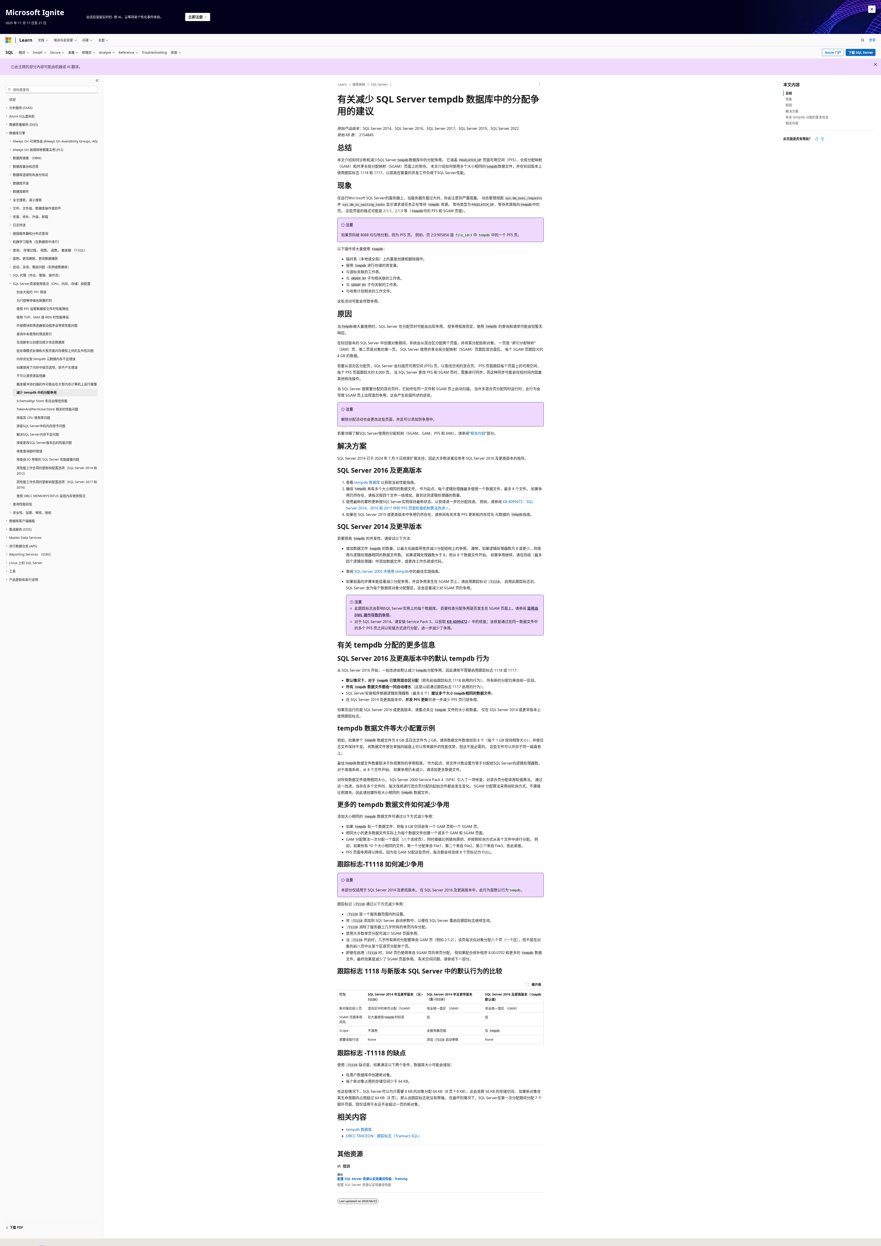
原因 (789, 105)
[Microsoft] (8, 40)
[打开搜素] (862, 40)
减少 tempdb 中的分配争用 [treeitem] (37, 392)
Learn (342, 84)
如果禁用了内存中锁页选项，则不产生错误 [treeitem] (47, 367)
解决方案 (792, 111)
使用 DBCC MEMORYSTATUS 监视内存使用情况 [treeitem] (51, 496)
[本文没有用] (822, 139)
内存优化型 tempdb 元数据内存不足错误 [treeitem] (46, 359)
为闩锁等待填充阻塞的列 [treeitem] (34, 300)
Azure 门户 (833, 52)
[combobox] (52, 89)
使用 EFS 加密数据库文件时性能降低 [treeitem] (43, 308)
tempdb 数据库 (367, 482)
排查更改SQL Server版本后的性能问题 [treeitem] (44, 442)
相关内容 (792, 123)
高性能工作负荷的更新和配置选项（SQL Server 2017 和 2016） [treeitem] (57, 485)
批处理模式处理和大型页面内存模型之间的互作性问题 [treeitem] (55, 350)
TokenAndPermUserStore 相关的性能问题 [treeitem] (47, 409)
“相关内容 (477, 433)
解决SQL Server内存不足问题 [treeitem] (38, 434)
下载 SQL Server (860, 52)
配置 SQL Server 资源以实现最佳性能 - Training (372, 1179)
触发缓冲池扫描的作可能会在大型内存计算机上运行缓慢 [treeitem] (57, 384)
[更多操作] (540, 84)
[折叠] (97, 80)
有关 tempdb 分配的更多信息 (807, 117)
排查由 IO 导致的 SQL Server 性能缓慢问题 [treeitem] (48, 459)
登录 (872, 40)
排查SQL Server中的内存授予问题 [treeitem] (41, 426)
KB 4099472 (457, 621)
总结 (789, 93)
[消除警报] (871, 9)
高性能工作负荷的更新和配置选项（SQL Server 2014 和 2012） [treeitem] (57, 471)
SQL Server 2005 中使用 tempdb (381, 571)
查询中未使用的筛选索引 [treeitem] (34, 334)
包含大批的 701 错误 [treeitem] (31, 292)
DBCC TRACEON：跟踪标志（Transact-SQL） (384, 1135)
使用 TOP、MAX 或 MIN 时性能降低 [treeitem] (43, 317)
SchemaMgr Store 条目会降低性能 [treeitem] (42, 401)
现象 (789, 99)
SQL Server (379, 84)
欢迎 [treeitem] (12, 99)
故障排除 (358, 84)
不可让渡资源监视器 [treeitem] (31, 375)
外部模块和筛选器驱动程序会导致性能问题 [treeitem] (47, 325)
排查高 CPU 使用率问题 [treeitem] (33, 417)
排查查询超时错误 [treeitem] (29, 451)
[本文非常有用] (817, 139)
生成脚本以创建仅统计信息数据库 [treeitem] (41, 342)
